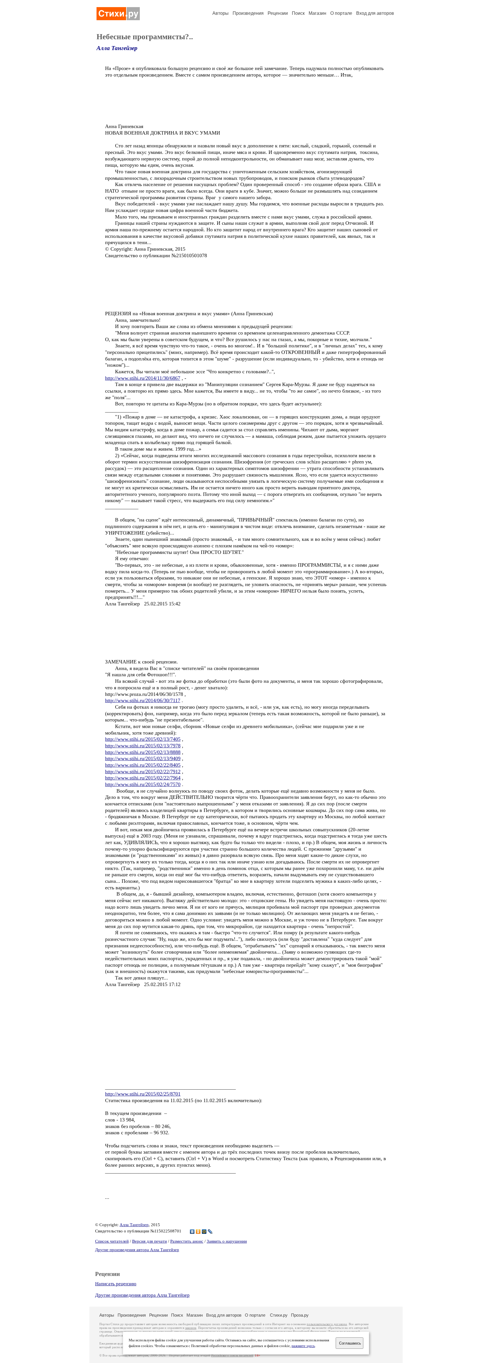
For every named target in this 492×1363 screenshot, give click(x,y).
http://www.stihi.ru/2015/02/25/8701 (143, 1094)
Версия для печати (149, 1241)
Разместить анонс (186, 1241)
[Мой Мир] (204, 1231)
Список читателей (112, 1241)
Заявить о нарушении (227, 1241)
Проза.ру (300, 1315)
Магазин (317, 13)
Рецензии (278, 13)
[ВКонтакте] (192, 1231)
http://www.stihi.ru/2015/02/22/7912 (143, 771)
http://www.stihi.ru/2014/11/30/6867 (142, 378)
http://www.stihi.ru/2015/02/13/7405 (143, 739)
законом (190, 1327)
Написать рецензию (115, 1283)
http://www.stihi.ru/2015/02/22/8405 (143, 765)
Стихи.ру (279, 1315)
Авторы (220, 13)
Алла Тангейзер (117, 48)
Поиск (298, 13)
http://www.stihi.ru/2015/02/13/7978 (143, 745)
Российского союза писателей (232, 1355)
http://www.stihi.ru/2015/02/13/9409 (143, 758)
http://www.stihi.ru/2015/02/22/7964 (143, 778)
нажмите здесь (303, 1346)
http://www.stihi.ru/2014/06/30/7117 (142, 700)
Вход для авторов (375, 13)
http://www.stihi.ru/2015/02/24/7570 (143, 784)
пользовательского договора (327, 1324)
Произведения (248, 13)
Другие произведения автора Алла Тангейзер (137, 1249)
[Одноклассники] (198, 1231)
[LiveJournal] (210, 1231)
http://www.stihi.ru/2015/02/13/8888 (143, 752)
